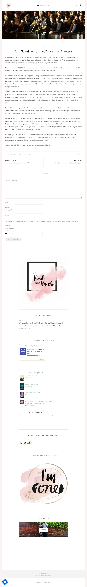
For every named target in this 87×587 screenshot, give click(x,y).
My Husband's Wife (31, 384)
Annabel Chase (30, 405)
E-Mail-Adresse (8, 209)
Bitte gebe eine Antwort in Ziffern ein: (9, 228)
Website (8, 215)
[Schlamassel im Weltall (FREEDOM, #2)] (22, 395)
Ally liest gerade (36, 372)
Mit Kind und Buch (32, 349)
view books (41, 359)
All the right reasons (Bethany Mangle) (66, 163)
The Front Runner (31, 376)
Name (7, 202)
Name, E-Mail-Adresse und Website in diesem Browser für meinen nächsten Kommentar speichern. (43, 221)
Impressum (43, 573)
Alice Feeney (29, 386)
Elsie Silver (29, 377)
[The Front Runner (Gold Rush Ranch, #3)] (22, 378)
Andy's (43, 47)
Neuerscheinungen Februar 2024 (18, 163)
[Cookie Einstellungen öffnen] (5, 584)
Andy (29, 154)
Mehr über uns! (24, 329)
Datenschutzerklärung (43, 575)
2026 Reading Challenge (32, 346)
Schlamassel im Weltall (33, 393)
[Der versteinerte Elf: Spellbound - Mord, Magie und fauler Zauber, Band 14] (22, 402)
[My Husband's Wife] (22, 386)
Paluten (28, 394)
